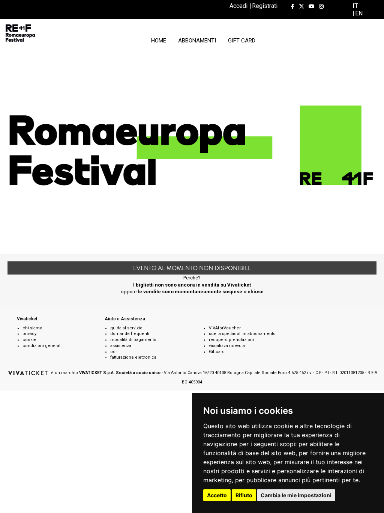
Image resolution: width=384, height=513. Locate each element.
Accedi (239, 5)
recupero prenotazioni (231, 339)
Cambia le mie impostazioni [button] (296, 495)
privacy (29, 333)
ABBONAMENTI (197, 40)
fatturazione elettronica (133, 357)
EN (359, 13)
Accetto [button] (217, 495)
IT (355, 5)
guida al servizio (126, 328)
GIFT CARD (241, 40)
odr (113, 351)
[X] (301, 6)
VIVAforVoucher (225, 328)
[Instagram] (321, 6)
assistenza (120, 345)
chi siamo (32, 328)
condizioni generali (42, 345)
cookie (29, 339)
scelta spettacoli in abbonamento (242, 333)
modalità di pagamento (133, 339)
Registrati (265, 5)
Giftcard (217, 351)
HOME (158, 40)
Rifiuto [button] (244, 495)
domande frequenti (129, 333)
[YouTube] (312, 6)
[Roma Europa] (20, 33)
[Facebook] (292, 6)
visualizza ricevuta (227, 345)
